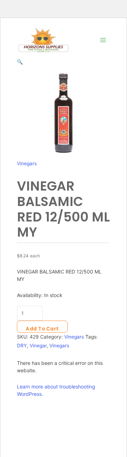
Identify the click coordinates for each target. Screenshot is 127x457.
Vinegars (27, 163)
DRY (22, 345)
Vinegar (38, 345)
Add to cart (42, 329)
